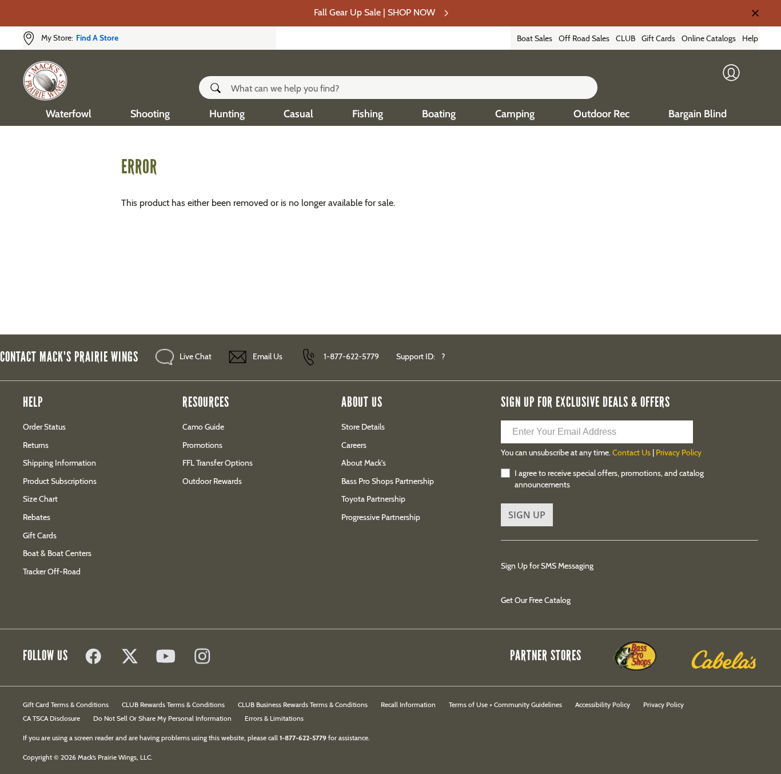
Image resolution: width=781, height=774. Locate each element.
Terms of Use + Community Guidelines (505, 704)
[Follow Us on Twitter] (130, 657)
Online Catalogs (709, 38)
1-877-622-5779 (351, 356)
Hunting (227, 114)
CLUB (625, 38)
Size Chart (40, 499)
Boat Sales (534, 38)
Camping (515, 114)
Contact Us (631, 452)
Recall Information (408, 704)
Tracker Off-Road (52, 571)
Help (750, 38)
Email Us (267, 356)
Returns (36, 445)
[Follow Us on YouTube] (166, 657)
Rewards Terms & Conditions (173, 704)
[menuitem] (68, 112)
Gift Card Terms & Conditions (66, 704)
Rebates (36, 517)
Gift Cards (658, 38)
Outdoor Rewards (212, 481)
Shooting (150, 114)
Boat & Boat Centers (57, 553)
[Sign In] (737, 75)
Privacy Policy (679, 452)
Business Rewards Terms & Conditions (303, 704)
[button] (218, 88)
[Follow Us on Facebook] (93, 657)
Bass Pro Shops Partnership (387, 481)
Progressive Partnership (380, 517)
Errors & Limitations (274, 718)
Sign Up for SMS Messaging (547, 566)
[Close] (754, 13)
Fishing (367, 114)
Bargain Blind (697, 114)
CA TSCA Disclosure (51, 718)
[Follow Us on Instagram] (203, 657)
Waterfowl (68, 114)
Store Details (363, 427)
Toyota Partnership (373, 499)
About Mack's (363, 463)
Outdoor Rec (601, 114)
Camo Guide (203, 427)
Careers (353, 445)
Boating (439, 114)
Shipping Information (59, 463)
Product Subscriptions (60, 481)
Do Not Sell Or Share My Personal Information (162, 718)
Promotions (202, 445)
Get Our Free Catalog (536, 600)
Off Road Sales (584, 38)
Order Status (44, 427)
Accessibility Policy (602, 704)
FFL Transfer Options (217, 463)
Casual (298, 114)
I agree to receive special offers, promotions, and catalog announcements (609, 479)
